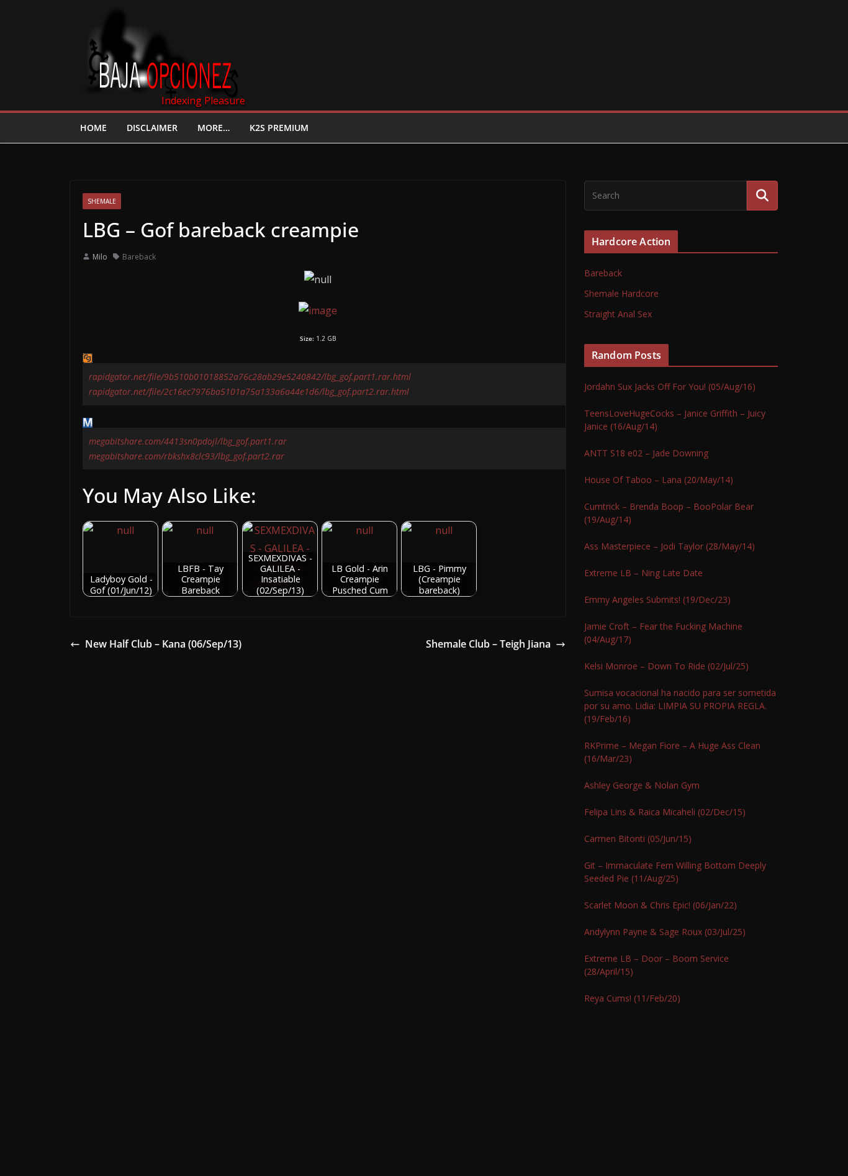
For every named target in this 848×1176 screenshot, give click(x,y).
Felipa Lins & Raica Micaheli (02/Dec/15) (665, 812)
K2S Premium (279, 127)
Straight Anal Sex (618, 314)
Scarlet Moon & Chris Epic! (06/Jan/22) (660, 905)
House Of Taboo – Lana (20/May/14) (658, 480)
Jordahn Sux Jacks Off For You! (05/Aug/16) (670, 386)
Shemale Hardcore (621, 293)
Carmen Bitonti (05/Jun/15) (638, 838)
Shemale (102, 201)
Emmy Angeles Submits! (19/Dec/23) (657, 599)
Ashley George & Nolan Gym (642, 785)
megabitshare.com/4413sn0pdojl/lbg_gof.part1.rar (188, 441)
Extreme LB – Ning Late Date (643, 573)
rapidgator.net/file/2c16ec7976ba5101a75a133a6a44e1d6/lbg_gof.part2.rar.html (249, 391)
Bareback (139, 256)
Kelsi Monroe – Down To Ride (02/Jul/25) (666, 666)
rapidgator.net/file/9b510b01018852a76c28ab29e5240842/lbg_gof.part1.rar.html (250, 376)
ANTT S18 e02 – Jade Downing (646, 453)
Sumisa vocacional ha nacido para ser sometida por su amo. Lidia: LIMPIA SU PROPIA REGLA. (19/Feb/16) (680, 706)
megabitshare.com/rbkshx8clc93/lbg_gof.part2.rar (186, 456)
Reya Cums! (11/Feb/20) (632, 998)
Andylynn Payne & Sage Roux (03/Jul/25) (665, 932)
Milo (99, 256)
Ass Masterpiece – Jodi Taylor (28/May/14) (669, 546)
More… (213, 127)
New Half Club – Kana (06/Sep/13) (163, 644)
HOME (93, 127)
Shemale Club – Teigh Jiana (488, 644)
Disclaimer (152, 127)
